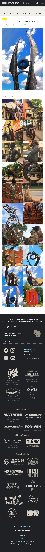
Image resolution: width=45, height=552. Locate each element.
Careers (30, 526)
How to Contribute (30, 355)
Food (18, 14)
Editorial (22, 532)
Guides (31, 14)
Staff (14, 526)
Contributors (22, 526)
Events (12, 14)
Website (22, 535)
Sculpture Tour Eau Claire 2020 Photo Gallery (21, 22)
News (6, 14)
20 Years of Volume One (31, 358)
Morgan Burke (12, 25)
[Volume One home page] (12, 3)
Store (22, 538)
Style (4, 18)
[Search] (37, 3)
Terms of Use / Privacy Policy (19, 541)
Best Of (38, 14)
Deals (25, 14)
